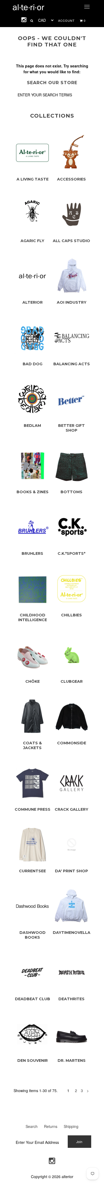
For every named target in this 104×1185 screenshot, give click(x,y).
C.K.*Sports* (71, 553)
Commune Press (32, 809)
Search (32, 1126)
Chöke (32, 681)
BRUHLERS (32, 553)
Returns (50, 1126)
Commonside (71, 743)
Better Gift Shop (71, 428)
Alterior (32, 302)
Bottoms (71, 492)
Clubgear (72, 681)
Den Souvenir (32, 1060)
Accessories (71, 179)
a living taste (33, 179)
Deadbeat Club (32, 999)
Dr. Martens (72, 1060)
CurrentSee (32, 871)
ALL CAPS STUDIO (71, 240)
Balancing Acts (71, 364)
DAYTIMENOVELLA (71, 932)
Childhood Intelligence (32, 617)
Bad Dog (32, 364)
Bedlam (32, 425)
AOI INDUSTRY (71, 302)
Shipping (71, 1126)
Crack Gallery (71, 809)
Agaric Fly (32, 240)
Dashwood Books (32, 935)
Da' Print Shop (71, 871)
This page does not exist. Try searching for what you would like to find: (52, 68)
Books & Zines (33, 492)
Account (66, 20)
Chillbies (71, 615)
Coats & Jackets (32, 745)
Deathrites (71, 999)
